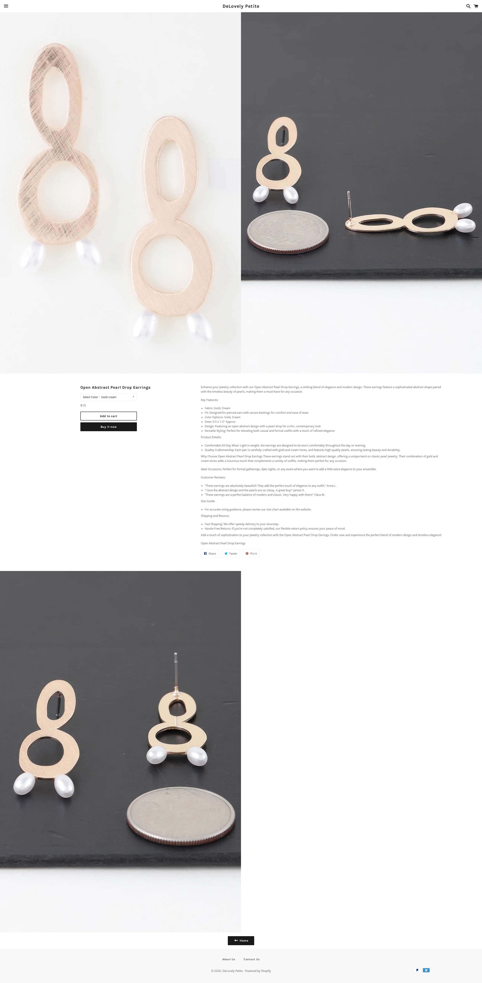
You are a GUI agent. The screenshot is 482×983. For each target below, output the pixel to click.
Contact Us (252, 959)
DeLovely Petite (241, 6)
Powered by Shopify (258, 971)
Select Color (90, 397)
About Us (228, 959)
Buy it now (109, 427)
